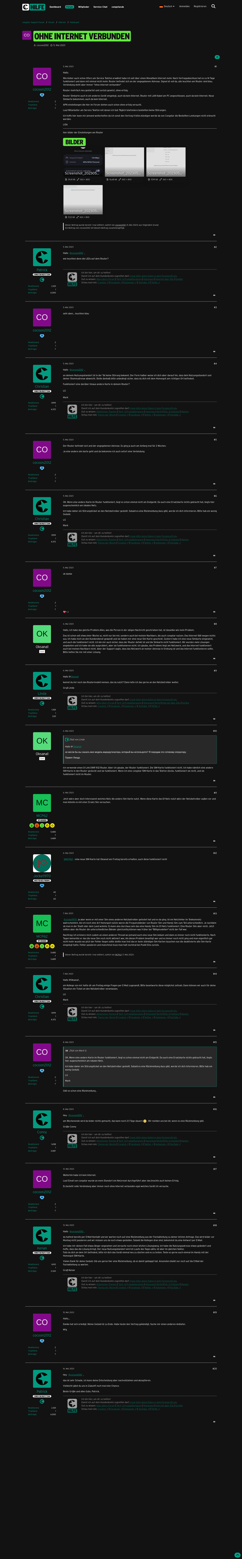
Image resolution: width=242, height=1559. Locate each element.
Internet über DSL (165, 279)
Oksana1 (75, 676)
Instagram (129, 282)
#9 (215, 670)
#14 (215, 973)
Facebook (115, 282)
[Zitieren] (214, 235)
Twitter (147, 414)
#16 (215, 1109)
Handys (185, 411)
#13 (215, 913)
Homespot (149, 279)
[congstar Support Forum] (33, 6)
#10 (215, 730)
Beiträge (32, 108)
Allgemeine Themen (106, 411)
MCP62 (69, 859)
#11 (215, 792)
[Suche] (213, 6)
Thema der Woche (107, 414)
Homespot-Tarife (154, 411)
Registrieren (200, 6)
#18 (215, 1225)
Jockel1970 (71, 919)
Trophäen (32, 104)
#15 (215, 1042)
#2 (215, 247)
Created (102, 282)
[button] (167, 6)
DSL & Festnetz (171, 411)
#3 (215, 307)
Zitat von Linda (76, 739)
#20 (215, 1368)
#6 (215, 495)
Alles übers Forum (105, 702)
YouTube (142, 282)
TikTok (154, 282)
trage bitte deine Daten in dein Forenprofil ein (153, 408)
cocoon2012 (43, 45)
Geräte (179, 279)
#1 (216, 66)
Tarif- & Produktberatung (129, 279)
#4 (215, 363)
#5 (215, 439)
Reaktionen (33, 101)
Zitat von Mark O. (78, 1050)
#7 (215, 567)
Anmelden (184, 6)
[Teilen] (217, 57)
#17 (215, 1169)
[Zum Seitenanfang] (237, 1555)
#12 (215, 853)
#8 (215, 623)
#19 (215, 1312)
